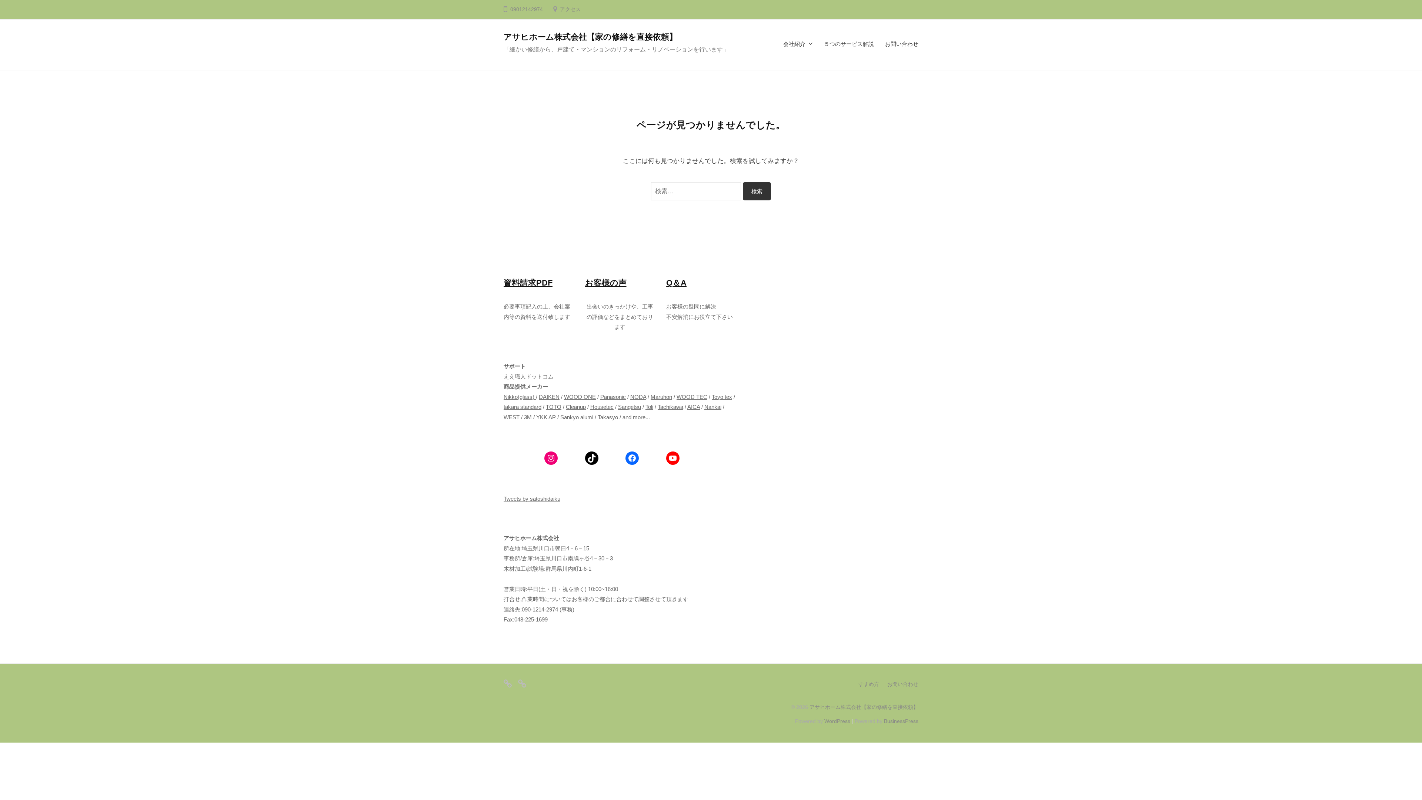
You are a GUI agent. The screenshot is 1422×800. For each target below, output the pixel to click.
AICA (693, 407)
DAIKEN (549, 397)
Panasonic (613, 397)
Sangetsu (629, 407)
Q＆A (676, 282)
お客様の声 (606, 282)
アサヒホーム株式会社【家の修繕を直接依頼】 (590, 36)
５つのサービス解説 (849, 44)
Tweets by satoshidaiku (532, 499)
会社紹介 (794, 44)
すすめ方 (868, 684)
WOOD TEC (692, 397)
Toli (649, 407)
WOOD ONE (580, 397)
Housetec (602, 407)
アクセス (570, 9)
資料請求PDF (528, 282)
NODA (638, 397)
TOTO (553, 407)
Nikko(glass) (519, 397)
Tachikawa (670, 407)
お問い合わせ (901, 44)
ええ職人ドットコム (529, 376)
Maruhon (661, 397)
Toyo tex (722, 397)
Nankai (712, 407)
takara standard (522, 407)
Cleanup (576, 407)
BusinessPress (901, 721)
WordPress (837, 721)
